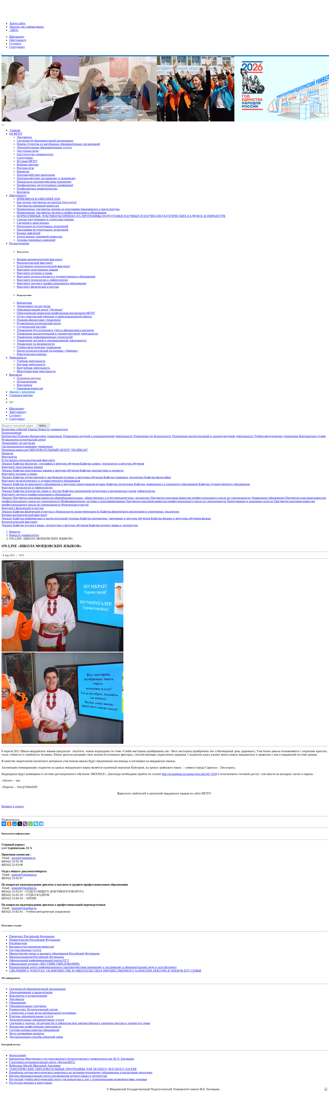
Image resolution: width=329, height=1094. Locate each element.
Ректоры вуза (25, 168)
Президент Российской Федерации (31, 936)
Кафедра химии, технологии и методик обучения (112, 463)
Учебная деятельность (31, 361)
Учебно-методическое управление (39, 347)
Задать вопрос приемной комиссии (39, 236)
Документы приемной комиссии (38, 205)
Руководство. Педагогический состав (33, 1009)
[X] (20, 823)
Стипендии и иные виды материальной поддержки (42, 1012)
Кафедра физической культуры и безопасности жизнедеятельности (56, 511)
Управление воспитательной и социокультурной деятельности (57, 333)
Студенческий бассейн (31, 326)
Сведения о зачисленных (33, 222)
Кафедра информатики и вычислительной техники (46, 518)
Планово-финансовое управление (39, 319)
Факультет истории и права (34, 273)
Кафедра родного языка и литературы (113, 525)
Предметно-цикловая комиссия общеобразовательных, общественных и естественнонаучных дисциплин (81, 497)
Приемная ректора (29, 378)
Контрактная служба (312, 436)
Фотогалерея (17, 1055)
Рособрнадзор (18, 943)
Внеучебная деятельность (33, 367)
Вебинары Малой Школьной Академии (35, 1065)
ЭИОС (14, 30)
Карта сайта (17, 23)
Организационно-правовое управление (27, 446)
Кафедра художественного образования (224, 484)
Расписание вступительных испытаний (42, 226)
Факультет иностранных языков (37, 269)
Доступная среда (27, 150)
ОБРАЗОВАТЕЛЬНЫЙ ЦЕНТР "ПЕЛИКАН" (58, 449)
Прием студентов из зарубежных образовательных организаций (58, 144)
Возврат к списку (13, 806)
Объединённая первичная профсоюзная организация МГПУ (56, 313)
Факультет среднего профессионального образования (51, 283)
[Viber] (25, 823)
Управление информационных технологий (45, 337)
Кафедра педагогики (120, 484)
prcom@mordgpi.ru (23, 858)
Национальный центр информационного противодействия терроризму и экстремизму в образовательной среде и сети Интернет (93, 967)
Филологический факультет (35, 262)
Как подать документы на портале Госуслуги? (47, 202)
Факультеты (24, 385)
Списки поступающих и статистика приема (45, 219)
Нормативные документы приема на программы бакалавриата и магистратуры (68, 209)
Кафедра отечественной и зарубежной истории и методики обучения (58, 477)
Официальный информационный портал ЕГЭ (39, 960)
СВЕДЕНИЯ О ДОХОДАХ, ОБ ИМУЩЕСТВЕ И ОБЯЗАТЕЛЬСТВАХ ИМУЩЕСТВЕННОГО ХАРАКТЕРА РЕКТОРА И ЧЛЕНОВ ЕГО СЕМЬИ (105, 970)
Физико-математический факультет (39, 259)
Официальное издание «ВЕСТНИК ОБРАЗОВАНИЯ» (44, 963)
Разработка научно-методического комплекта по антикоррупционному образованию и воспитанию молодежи (80, 1072)
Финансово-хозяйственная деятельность (35, 1026)
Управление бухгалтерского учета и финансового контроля (55, 330)
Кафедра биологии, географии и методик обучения (46, 463)
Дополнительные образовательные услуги (44, 147)
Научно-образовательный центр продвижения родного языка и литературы (58, 1075)
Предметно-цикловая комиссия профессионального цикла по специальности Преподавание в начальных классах (200, 501)
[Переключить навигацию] (3, 124)
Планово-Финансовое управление (40, 436)
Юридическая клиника (31, 354)
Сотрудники (25, 157)
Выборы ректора (27, 164)
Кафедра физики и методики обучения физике (181, 518)
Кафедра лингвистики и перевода (102, 470)
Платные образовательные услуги (31, 1016)
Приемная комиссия (30, 388)
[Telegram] (41, 823)
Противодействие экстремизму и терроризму (46, 178)
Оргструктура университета (35, 154)
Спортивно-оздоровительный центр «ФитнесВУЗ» (42, 1062)
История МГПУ (27, 161)
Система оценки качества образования (34, 1030)
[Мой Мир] (14, 823)
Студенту (15, 43)
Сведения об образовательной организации (45, 140)
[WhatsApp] (30, 823)
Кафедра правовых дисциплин (124, 477)
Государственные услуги (25, 950)
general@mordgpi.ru (24, 874)
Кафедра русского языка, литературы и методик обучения (51, 525)
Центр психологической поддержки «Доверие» (47, 350)
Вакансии (23, 171)
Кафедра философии (157, 477)
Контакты (23, 192)
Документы (24, 137)
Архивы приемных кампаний (36, 240)
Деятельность (18, 357)
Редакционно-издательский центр (39, 323)
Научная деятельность (31, 364)
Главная (14, 130)
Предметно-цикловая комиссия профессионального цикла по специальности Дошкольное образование (217, 497)
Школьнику (16, 36)
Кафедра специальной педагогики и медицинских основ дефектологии (108, 491)
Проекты (7, 453)
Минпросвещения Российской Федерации (36, 956)
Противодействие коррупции (36, 174)
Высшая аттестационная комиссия (31, 946)
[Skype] (36, 823)
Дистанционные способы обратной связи (36, 1036)
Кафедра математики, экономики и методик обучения (115, 518)
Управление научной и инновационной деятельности (51, 340)
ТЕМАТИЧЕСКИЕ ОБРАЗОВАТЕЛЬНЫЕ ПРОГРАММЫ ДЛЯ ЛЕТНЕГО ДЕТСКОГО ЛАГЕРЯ (73, 1069)
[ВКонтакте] (4, 823)
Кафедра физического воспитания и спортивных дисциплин (139, 511)
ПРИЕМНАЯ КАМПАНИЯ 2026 (38, 198)
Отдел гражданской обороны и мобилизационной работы (54, 316)
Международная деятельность (36, 371)
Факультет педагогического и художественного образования (56, 276)
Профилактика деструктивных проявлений (45, 185)
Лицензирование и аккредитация (30, 992)
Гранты (33, 429)
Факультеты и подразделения (28, 995)
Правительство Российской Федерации (34, 939)
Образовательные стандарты (27, 1006)
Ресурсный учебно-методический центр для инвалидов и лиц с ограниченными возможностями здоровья (78, 1079)
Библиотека (24, 302)
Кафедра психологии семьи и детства (37, 491)
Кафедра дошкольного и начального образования (166, 484)
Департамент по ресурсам (33, 306)
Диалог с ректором (22, 391)
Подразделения (19, 243)
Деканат (7, 463)
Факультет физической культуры (38, 286)
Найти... (43, 425)
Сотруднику (17, 47)
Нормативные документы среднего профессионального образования (61, 212)
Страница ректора (21, 395)
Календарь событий (15, 429)
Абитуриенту (17, 40)
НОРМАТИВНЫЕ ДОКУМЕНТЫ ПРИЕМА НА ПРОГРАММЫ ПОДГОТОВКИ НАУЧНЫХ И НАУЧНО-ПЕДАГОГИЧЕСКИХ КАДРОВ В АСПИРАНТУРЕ (121, 216)
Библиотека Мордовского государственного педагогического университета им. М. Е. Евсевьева (71, 1058)
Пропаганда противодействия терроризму (44, 181)
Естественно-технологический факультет (43, 266)
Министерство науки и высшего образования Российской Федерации (54, 953)
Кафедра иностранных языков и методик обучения (46, 470)
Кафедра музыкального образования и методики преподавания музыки (59, 484)
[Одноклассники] (9, 823)
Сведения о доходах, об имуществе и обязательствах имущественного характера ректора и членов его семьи (79, 1023)
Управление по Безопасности (36, 343)
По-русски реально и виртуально (30, 1082)
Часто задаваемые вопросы (26, 1033)
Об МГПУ (15, 133)
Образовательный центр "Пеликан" (40, 309)
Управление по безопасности (152, 436)
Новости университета (53, 429)
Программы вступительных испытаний (42, 229)
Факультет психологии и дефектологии (42, 279)
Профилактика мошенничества (37, 188)
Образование (17, 1002)
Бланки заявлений (28, 233)
